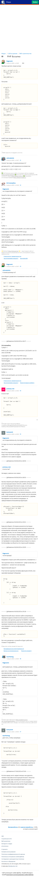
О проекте (4, 849)
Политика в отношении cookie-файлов (13, 856)
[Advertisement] (19, 9)
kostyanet (9, 432)
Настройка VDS (24, 258)
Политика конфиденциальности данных (13, 854)
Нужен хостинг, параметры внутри (12, 256)
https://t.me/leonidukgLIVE (8, 174)
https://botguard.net (13, 251)
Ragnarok (9, 61)
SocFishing (9, 657)
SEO (3, 836)
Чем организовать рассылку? (11, 258)
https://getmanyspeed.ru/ (20, 177)
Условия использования (8, 852)
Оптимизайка (11, 183)
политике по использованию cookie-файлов (19, 874)
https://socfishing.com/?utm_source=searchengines (15, 720)
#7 (20, 732)
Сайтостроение (12, 53)
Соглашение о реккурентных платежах (13, 859)
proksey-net (10, 389)
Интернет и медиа (7, 844)
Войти (35, 2)
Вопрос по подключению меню (11, 651)
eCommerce (5, 846)
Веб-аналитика (6, 841)
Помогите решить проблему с (27, 382)
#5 (20, 434)
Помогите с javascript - (26, 651)
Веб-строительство (25, 53)
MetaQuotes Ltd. (13, 866)
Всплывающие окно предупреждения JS (14, 648)
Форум (4, 53)
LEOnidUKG (10, 158)
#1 (20, 160)
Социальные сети (7, 839)
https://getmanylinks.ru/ (17, 176)
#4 (20, 391)
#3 (20, 266)
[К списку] (5, 57)
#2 (20, 185)
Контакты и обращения (8, 861)
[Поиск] (30, 2)
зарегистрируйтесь (27, 827)
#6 (20, 659)
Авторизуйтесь (13, 827)
